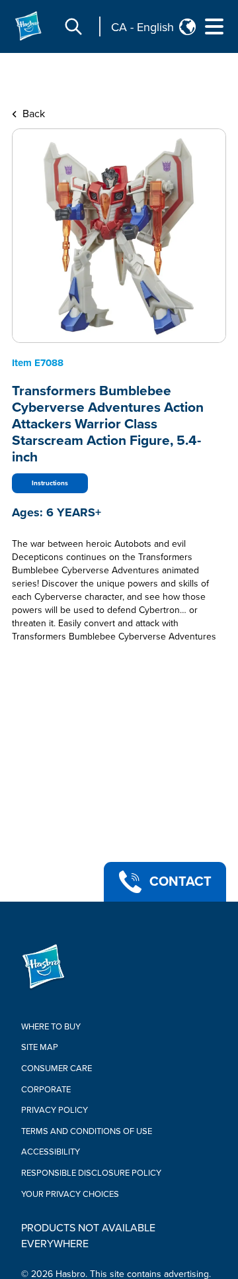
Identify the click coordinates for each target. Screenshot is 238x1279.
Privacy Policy (54, 1110)
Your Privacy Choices (70, 1194)
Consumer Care (56, 1068)
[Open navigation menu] (214, 26)
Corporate (46, 1089)
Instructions (50, 483)
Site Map (39, 1047)
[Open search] (73, 26)
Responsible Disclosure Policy (91, 1173)
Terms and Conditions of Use (86, 1131)
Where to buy (51, 1026)
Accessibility (50, 1152)
